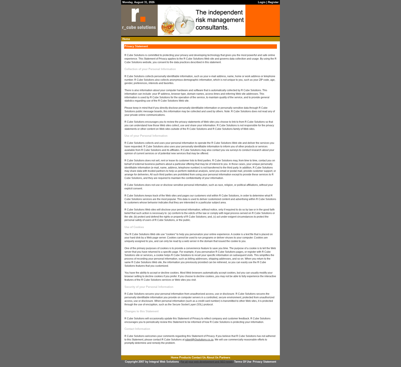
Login (261, 2)
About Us (212, 357)
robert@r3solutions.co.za (199, 339)
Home (126, 39)
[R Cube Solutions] (139, 30)
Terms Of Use (242, 361)
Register (273, 2)
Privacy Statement (264, 361)
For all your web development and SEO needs (207, 361)
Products (185, 357)
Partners (224, 357)
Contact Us (199, 357)
